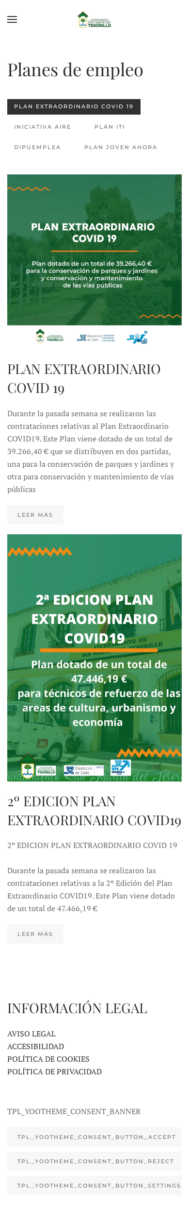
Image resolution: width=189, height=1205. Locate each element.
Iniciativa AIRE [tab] (42, 126)
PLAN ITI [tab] (109, 126)
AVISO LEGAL (31, 1033)
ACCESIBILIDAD (35, 1046)
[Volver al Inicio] (94, 19)
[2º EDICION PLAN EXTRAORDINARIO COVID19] (94, 739)
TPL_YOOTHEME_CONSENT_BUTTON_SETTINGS (99, 1185)
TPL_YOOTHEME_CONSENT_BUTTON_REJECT (95, 1161)
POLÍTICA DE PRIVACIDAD (54, 1071)
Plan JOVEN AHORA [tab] (121, 147)
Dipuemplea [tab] (37, 147)
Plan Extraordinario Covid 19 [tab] (74, 106)
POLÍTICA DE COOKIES (48, 1058)
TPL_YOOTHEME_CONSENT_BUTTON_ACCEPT (96, 1137)
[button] (12, 19)
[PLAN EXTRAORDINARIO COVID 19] (94, 349)
